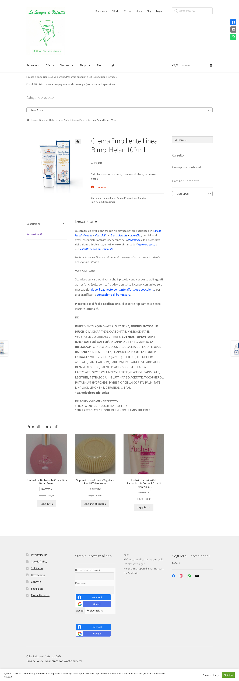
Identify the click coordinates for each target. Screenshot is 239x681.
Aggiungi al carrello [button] (95, 503)
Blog (149, 11)
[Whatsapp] (233, 37)
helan (99, 201)
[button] (78, 141)
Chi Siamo (37, 568)
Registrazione (94, 610)
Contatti (36, 581)
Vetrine (128, 11)
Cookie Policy (39, 561)
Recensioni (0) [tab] (34, 234)
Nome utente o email (88, 570)
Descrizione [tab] (33, 223)
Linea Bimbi (63, 120)
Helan (52, 120)
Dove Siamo (38, 575)
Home (34, 120)
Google (97, 604)
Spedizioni (37, 588)
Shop (139, 11)
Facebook (97, 597)
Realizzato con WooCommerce (63, 661)
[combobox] (119, 109)
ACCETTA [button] (228, 674)
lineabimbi (109, 201)
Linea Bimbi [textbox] (118, 110)
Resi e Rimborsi (40, 595)
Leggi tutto (46, 503)
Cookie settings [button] (210, 675)
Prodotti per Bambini (135, 198)
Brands (43, 120)
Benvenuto (101, 11)
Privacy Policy (39, 554)
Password (80, 583)
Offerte (115, 11)
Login (159, 11)
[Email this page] (233, 30)
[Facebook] (233, 22)
